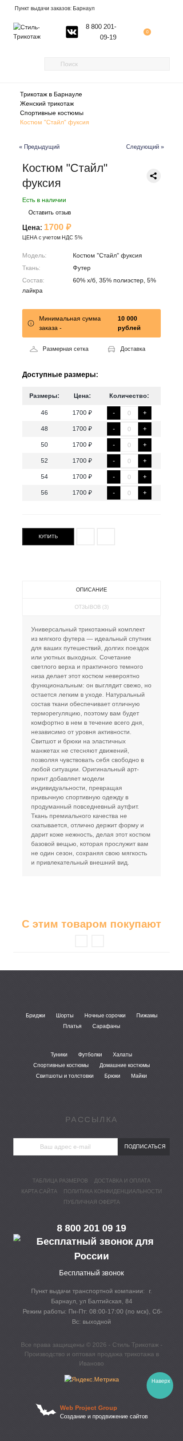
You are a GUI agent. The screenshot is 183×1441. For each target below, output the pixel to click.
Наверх (160, 1381)
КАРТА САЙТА (39, 1191)
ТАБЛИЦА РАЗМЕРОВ (60, 1181)
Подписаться (145, 1146)
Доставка (132, 348)
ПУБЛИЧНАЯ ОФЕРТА (92, 1202)
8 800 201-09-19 (101, 32)
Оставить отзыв (49, 212)
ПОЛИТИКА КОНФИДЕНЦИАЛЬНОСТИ (113, 1191)
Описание (91, 590)
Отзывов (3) (92, 607)
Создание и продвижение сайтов (104, 1416)
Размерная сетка (65, 348)
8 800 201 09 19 (91, 1250)
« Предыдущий (39, 147)
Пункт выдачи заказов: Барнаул (55, 8)
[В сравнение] (106, 536)
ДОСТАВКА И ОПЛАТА (122, 1181)
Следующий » (145, 147)
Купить (48, 536)
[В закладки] (85, 536)
